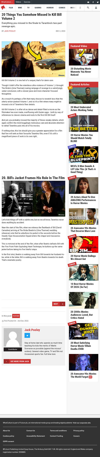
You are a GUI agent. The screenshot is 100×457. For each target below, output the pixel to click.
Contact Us (30, 431)
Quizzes (27, 2)
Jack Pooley (9, 31)
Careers (76, 436)
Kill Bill (16, 316)
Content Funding (56, 436)
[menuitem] (7, 2)
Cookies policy (8, 436)
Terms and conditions (58, 431)
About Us (6, 431)
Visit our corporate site (82, 423)
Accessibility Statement (35, 436)
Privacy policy (78, 431)
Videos (18, 2)
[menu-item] (10, 7)
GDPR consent (8, 441)
